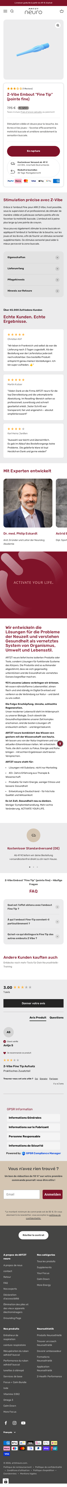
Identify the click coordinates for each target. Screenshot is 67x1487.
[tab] (38, 1018)
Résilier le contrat (33, 1235)
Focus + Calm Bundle (14, 1382)
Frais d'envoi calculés (31, 112)
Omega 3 (8, 1400)
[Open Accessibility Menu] (60, 743)
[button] (33, 89)
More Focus (9, 1411)
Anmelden (52, 1194)
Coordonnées (9, 1473)
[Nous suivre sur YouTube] (23, 1423)
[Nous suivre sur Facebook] (5, 1423)
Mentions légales (28, 1473)
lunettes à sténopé (13, 1370)
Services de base (12, 1376)
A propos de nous (12, 1265)
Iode (5, 1388)
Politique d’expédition (43, 1470)
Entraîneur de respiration (10, 1337)
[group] (33, 987)
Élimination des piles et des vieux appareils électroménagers (15, 1308)
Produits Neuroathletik (49, 1335)
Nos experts (10, 1288)
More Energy (44, 1285)
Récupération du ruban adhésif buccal (16, 1353)
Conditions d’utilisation (18, 1470)
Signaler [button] (44, 1078)
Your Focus (43, 1273)
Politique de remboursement (17, 1467)
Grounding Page (12, 1318)
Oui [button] (36, 1078)
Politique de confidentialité (48, 1467)
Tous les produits (46, 1261)
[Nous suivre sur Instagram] (14, 1423)
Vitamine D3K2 (11, 1394)
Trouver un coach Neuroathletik (46, 1343)
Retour (7, 1277)
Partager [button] (53, 1078)
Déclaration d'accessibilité (11, 1296)
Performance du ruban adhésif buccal (15, 1362)
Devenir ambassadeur (49, 1351)
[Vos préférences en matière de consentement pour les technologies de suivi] (6, 1481)
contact (7, 1271)
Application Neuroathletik (44, 1368)
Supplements (44, 1267)
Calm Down (43, 1279)
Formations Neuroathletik (44, 1358)
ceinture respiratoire (14, 1345)
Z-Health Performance (49, 1376)
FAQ (5, 1283)
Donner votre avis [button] (33, 1003)
